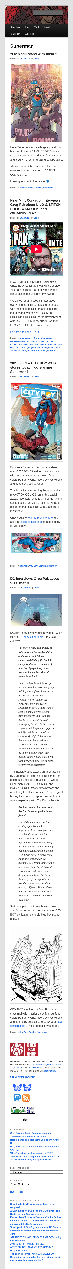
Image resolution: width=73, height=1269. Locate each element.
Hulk (12, 347)
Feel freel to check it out (24, 332)
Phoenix (31, 350)
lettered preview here (40, 517)
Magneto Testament (37, 347)
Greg (36, 58)
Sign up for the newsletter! (22, 1077)
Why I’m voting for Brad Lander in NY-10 (31, 1153)
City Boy (42, 341)
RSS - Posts (16, 1192)
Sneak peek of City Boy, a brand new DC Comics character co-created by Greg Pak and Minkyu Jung (35, 1230)
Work (36, 27)
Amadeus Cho (26, 338)
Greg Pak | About (19, 1250)
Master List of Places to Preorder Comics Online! (36, 1217)
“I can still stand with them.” (33, 54)
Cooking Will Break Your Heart (24, 344)
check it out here (33, 637)
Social (47, 27)
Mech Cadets (20, 350)
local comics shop (32, 521)
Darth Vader (46, 344)
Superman (48, 188)
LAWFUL (18, 1068)
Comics (38, 188)
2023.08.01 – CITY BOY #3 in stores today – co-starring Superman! (33, 367)
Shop (27, 27)
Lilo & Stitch (21, 347)
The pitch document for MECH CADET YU (32, 1253)
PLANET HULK (39, 1065)
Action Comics (26, 188)
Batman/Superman (43, 338)
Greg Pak (15, 27)
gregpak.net (50, 1071)
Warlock (51, 350)
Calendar (15, 34)
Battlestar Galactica (20, 341)
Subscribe (29, 34)
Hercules (57, 344)
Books (34, 341)
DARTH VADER (35, 1068)
